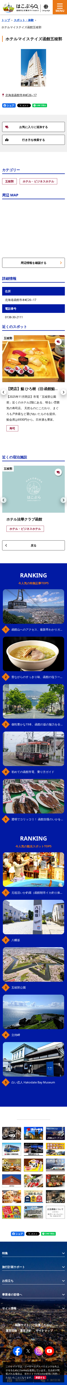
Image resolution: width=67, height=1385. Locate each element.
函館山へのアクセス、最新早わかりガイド (37, 629)
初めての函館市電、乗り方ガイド (32, 772)
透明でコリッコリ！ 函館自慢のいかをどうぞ (37, 819)
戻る (33, 545)
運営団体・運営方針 (18, 1331)
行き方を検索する (33, 140)
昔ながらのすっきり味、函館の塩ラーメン (37, 677)
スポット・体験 (24, 20)
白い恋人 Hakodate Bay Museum (33, 1082)
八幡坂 (15, 940)
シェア (10, 105)
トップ (5, 20)
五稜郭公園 (18, 987)
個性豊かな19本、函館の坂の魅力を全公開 (37, 724)
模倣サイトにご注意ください (33, 1325)
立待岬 (15, 1035)
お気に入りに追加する (33, 127)
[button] (3, 392)
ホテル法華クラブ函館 (24, 519)
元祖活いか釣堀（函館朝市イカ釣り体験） (37, 893)
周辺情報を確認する (33, 263)
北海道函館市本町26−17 (21, 95)
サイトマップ (44, 1331)
